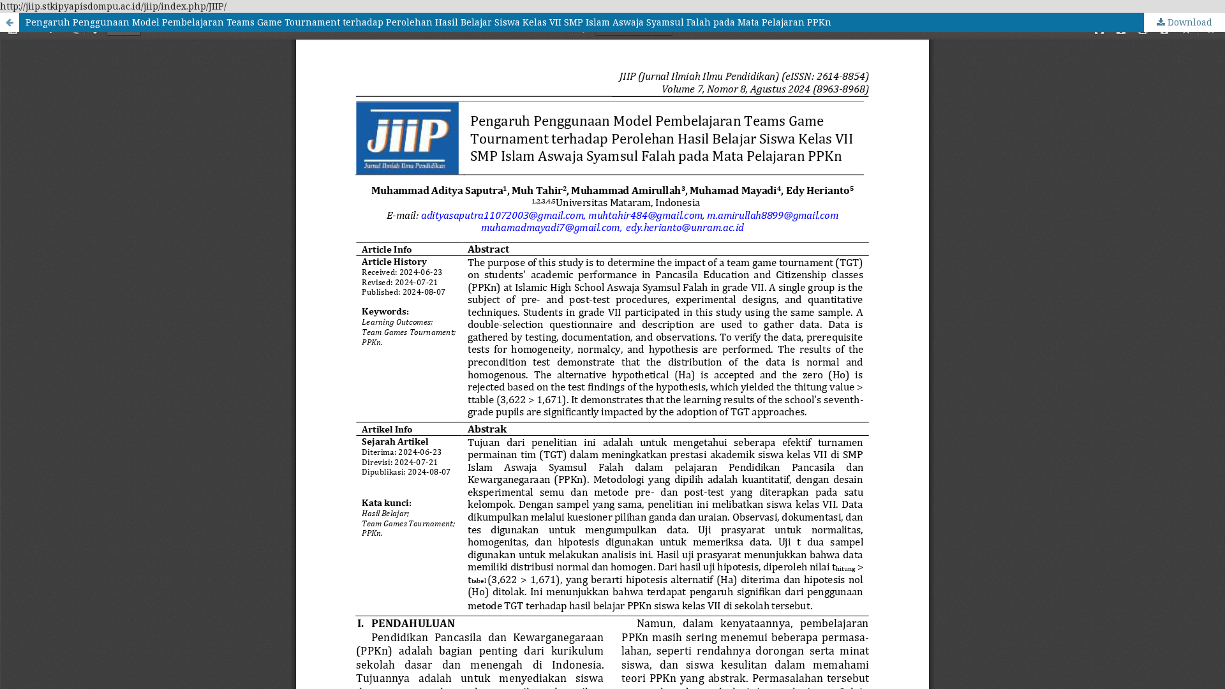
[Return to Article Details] (9, 22)
